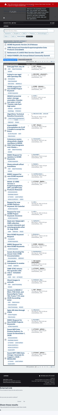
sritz (34, 202)
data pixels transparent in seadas (15, 262)
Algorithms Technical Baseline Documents (15, 115)
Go (24, 401)
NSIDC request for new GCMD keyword (15, 175)
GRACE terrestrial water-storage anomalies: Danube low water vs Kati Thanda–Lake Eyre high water (14, 101)
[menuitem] (52, 23)
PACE (21, 231)
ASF (9, 69)
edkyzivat (36, 310)
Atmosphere (11, 79)
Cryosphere (11, 239)
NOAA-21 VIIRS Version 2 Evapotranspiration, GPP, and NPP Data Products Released (15, 186)
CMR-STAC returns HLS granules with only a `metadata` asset (14, 272)
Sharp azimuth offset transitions (15, 165)
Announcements (12, 192)
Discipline (16, 33)
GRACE (10, 108)
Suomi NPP (11, 350)
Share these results (24, 59)
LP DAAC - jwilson (38, 329)
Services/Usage (42, 33)
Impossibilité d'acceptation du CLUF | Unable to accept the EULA (16, 128)
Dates (6, 36)
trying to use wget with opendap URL (14, 75)
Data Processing (17, 69)
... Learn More (29, 5)
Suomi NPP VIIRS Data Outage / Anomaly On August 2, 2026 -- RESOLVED (15, 356)
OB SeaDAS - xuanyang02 (36, 261)
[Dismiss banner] (52, 4)
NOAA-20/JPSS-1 (13, 345)
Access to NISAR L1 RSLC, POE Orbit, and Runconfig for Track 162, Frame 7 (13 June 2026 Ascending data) (15, 295)
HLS (14, 277)
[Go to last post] (41, 66)
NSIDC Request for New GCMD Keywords (15, 245)
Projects (32, 33)
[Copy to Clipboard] (0, 410)
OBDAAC (10, 122)
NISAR (10, 71)
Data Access (11, 136)
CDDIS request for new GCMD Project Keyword (14, 89)
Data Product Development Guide (16, 119)
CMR (9, 231)
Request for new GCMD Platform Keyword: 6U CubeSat (16, 204)
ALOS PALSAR (12, 133)
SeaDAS (16, 265)
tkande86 (36, 154)
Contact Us (53, 378)
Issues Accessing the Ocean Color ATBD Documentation (15, 254)
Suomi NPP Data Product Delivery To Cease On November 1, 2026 (16, 332)
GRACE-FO (17, 108)
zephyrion (36, 221)
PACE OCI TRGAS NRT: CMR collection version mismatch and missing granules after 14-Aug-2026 (16, 225)
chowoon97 (36, 139)
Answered (7, 33)
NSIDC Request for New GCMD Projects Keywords (15, 322)
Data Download (12, 81)
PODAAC (18, 111)
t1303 (34, 96)
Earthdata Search (13, 194)
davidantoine (37, 251)
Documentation (12, 258)
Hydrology (11, 111)
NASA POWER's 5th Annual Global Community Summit (28, 56)
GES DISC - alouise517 (40, 74)
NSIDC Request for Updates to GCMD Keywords (14, 157)
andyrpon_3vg (37, 280)
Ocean (17, 122)
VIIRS (21, 199)
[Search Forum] (53, 30)
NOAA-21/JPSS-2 (13, 199)
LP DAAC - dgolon (38, 181)
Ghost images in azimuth (13, 281)
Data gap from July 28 (15, 67)
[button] (36, 61)
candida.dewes (37, 174)
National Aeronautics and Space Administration (12, 382)
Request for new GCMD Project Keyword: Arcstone (14, 214)
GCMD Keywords (13, 93)
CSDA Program (12, 314)
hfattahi (35, 164)
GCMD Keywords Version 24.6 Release (22, 45)
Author (13, 36)
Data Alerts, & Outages (20, 41)
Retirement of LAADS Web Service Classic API (25, 53)
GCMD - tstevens (38, 86)
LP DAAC (10, 197)
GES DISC (11, 83)
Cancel (19, 401)
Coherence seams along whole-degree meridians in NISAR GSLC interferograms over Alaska (15, 143)
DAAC (24, 33)
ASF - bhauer (37, 66)
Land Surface (19, 197)
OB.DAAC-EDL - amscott (40, 113)
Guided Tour (20, 22)
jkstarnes (36, 234)
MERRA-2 (19, 83)
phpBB (40, 379)
